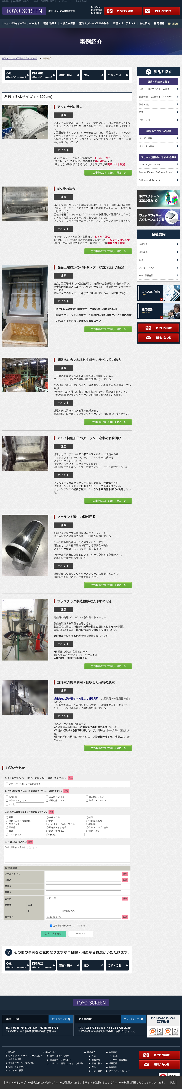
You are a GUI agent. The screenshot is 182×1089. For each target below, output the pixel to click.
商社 (11, 817)
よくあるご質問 (15, 1070)
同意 (172, 1082)
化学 (91, 817)
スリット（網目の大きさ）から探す (67, 1063)
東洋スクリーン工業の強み (21, 1063)
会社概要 (143, 252)
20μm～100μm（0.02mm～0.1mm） (156, 172)
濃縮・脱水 (144, 104)
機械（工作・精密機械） (20, 821)
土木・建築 (94, 831)
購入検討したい (96, 797)
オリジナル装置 (146, 146)
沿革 (141, 260)
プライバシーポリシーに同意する (25, 784)
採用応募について (57, 800)
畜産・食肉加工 (56, 831)
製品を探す (51, 1052)
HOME (96, 7)
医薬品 (12, 827)
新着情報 (97, 10)
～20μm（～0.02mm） (150, 164)
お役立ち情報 (14, 1059)
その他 (12, 804)
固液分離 (96, 1059)
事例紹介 (97, 13)
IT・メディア (15, 834)
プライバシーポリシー (24, 778)
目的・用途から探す (59, 1056)
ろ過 (94, 1056)
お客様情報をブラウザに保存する (69, 925)
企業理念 (143, 244)
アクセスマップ (146, 267)
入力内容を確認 (53, 933)
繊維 (11, 831)
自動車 (92, 824)
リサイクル (14, 824)
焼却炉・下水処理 (57, 827)
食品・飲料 (54, 817)
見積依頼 (13, 797)
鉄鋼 (51, 821)
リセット (81, 933)
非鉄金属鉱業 (95, 821)
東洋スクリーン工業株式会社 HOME (19, 58)
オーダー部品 (145, 138)
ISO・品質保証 (146, 275)
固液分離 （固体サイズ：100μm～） (157, 96)
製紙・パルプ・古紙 (98, 827)
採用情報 (113, 1063)
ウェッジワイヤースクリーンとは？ (25, 1055)
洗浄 (141, 112)
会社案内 (113, 1052)
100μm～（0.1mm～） (150, 180)
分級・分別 (144, 120)
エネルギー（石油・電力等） (63, 824)
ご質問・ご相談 (56, 797)
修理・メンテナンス (98, 800)
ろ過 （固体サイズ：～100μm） (155, 89)
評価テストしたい (17, 800)
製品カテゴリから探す (60, 1059)
